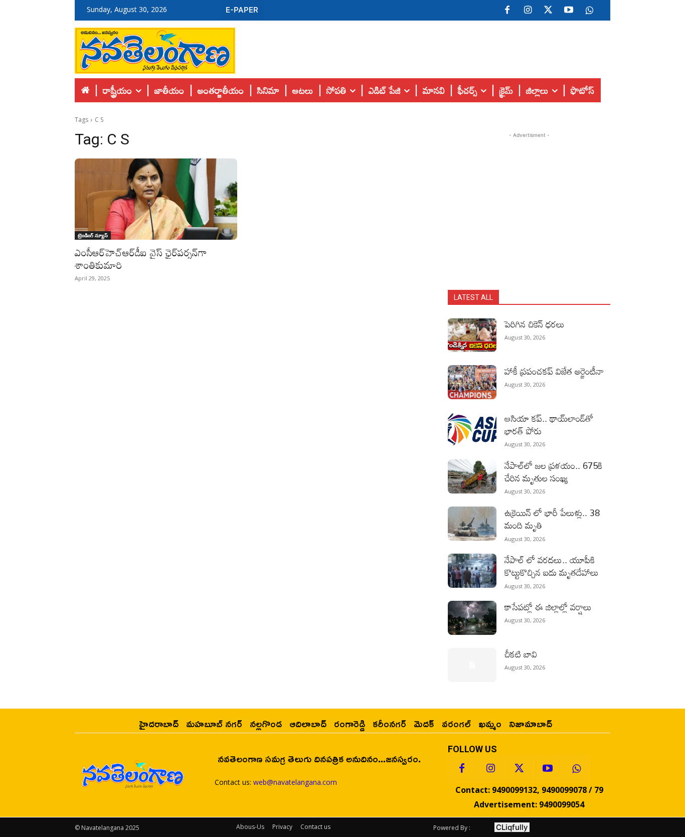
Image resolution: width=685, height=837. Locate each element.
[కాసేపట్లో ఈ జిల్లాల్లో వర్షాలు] (472, 618)
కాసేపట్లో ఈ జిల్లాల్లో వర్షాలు (548, 607)
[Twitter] (548, 11)
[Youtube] (569, 11)
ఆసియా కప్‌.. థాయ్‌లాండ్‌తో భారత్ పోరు (548, 424)
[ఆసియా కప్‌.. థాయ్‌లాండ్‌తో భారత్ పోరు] (472, 429)
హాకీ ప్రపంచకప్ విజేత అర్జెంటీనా (554, 371)
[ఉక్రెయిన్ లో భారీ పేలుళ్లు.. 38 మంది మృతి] (472, 524)
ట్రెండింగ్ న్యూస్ (93, 235)
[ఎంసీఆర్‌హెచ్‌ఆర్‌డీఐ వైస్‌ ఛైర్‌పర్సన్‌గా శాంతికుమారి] (156, 199)
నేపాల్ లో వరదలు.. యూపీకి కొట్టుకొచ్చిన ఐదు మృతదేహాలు (551, 566)
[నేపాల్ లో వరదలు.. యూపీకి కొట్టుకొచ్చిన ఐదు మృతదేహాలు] (472, 571)
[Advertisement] (422, 48)
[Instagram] (528, 11)
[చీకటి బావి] (472, 665)
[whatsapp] (589, 11)
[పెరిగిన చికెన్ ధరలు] (472, 335)
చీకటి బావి (520, 654)
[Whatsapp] (576, 769)
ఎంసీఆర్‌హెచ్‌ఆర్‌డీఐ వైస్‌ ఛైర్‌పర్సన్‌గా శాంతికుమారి (141, 258)
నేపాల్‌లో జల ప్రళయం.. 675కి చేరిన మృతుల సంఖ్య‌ (553, 471)
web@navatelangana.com (295, 782)
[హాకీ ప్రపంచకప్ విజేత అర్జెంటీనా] (472, 382)
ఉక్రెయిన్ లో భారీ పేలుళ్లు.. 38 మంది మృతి (552, 519)
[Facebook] (507, 11)
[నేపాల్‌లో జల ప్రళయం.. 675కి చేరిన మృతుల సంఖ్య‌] (472, 476)
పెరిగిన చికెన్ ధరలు (534, 324)
